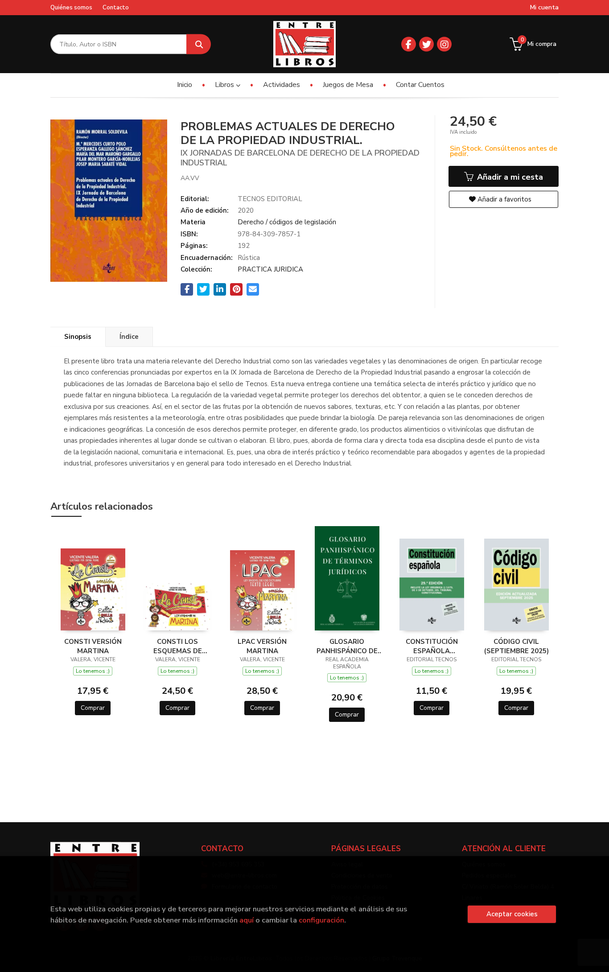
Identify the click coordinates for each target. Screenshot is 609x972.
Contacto (116, 8)
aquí (246, 920)
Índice (129, 336)
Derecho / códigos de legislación (287, 222)
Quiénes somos (71, 8)
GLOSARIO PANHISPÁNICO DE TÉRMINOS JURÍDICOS (347, 646)
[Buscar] (198, 44)
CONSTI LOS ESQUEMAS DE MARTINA (177, 646)
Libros (225, 85)
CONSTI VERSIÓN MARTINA (93, 646)
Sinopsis (77, 336)
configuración (321, 920)
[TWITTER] (426, 44)
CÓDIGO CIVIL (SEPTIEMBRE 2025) (516, 646)
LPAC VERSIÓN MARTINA (262, 646)
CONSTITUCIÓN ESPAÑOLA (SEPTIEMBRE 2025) (431, 646)
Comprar (93, 708)
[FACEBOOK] (408, 44)
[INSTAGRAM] (444, 44)
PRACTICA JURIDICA (270, 269)
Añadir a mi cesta (509, 177)
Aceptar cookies (512, 914)
